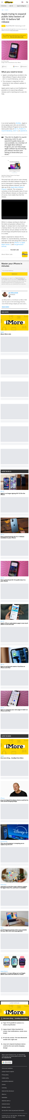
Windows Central (6, 1107)
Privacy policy (5, 1074)
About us (4, 1094)
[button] (27, 2)
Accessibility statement (7, 1081)
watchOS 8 (23, 131)
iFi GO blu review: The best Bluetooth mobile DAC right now (15, 1038)
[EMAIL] (10, 296)
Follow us (17, 66)
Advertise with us (6, 1100)
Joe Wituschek (11, 25)
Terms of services (19, 278)
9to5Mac (18, 123)
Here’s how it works (14, 30)
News (3, 26)
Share (5, 66)
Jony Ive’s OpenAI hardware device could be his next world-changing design (14, 1046)
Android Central (6, 1104)
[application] (14, 208)
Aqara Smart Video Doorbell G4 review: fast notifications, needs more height (15, 1031)
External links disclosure (8, 1091)
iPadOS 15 (22, 129)
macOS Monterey (6, 131)
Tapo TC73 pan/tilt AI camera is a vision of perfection (13, 1024)
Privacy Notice (21, 279)
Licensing (4, 1087)
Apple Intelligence (21, 6)
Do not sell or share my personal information (13, 1110)
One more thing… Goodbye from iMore (15, 1018)
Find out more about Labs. (17, 37)
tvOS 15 (15, 131)
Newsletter (24, 66)
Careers (4, 1084)
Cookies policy (5, 1078)
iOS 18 (11, 6)
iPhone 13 (17, 242)
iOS (2, 10)
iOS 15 (6, 10)
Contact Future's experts (8, 1071)
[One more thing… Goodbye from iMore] (14, 1013)
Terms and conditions (7, 1068)
